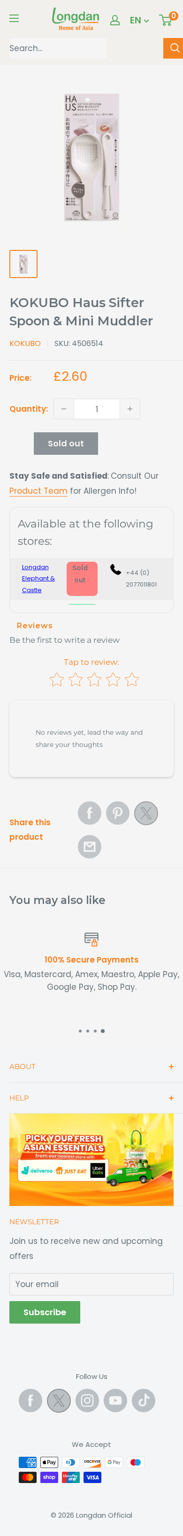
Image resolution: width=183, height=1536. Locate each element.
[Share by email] (89, 846)
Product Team (38, 491)
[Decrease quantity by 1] (64, 409)
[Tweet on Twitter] (146, 815)
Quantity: (28, 408)
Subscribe (44, 1312)
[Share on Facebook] (89, 813)
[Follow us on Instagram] (87, 1400)
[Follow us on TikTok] (143, 1400)
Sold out (66, 443)
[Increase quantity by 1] (130, 409)
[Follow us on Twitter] (59, 1403)
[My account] (115, 20)
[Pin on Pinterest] (118, 813)
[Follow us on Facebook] (30, 1400)
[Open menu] (14, 18)
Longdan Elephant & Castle (38, 579)
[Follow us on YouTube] (115, 1400)
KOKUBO (25, 343)
